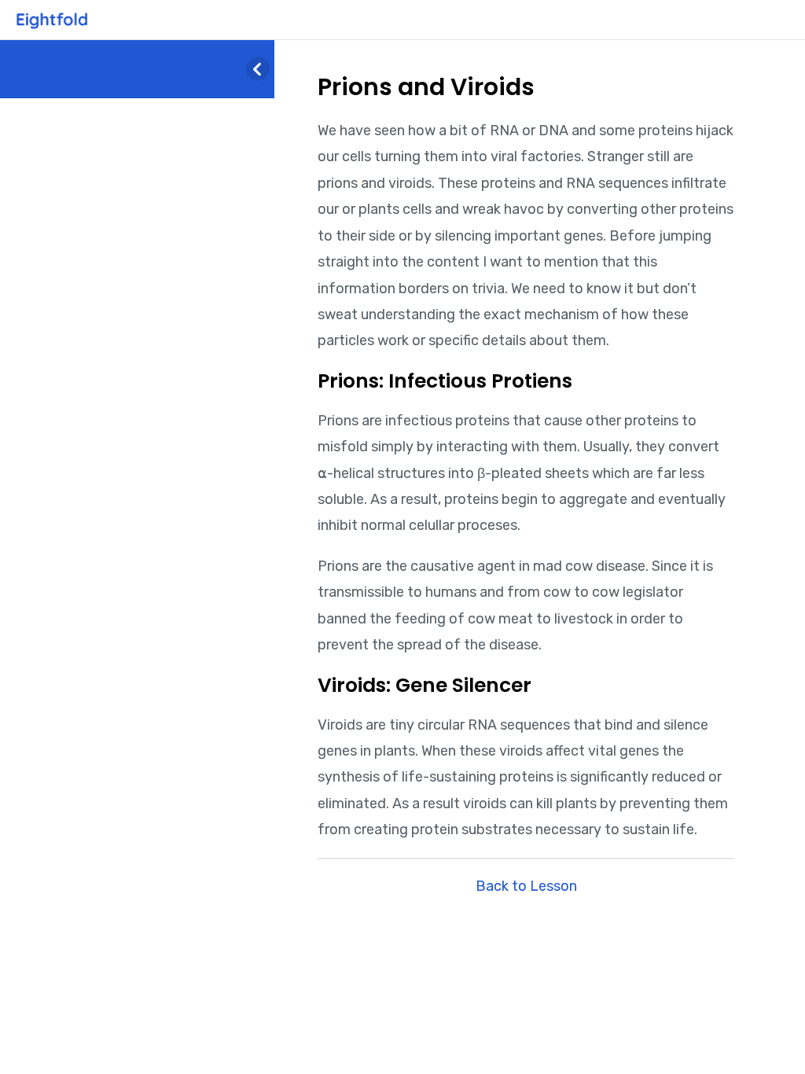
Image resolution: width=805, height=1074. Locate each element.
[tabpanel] (526, 481)
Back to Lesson (526, 886)
